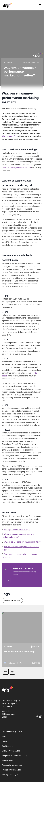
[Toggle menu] (39, 5)
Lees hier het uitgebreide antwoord (16, 167)
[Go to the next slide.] (12, 671)
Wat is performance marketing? (17, 530)
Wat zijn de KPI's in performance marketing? (22, 542)
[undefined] (7, 580)
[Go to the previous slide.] (5, 671)
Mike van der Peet (10, 136)
